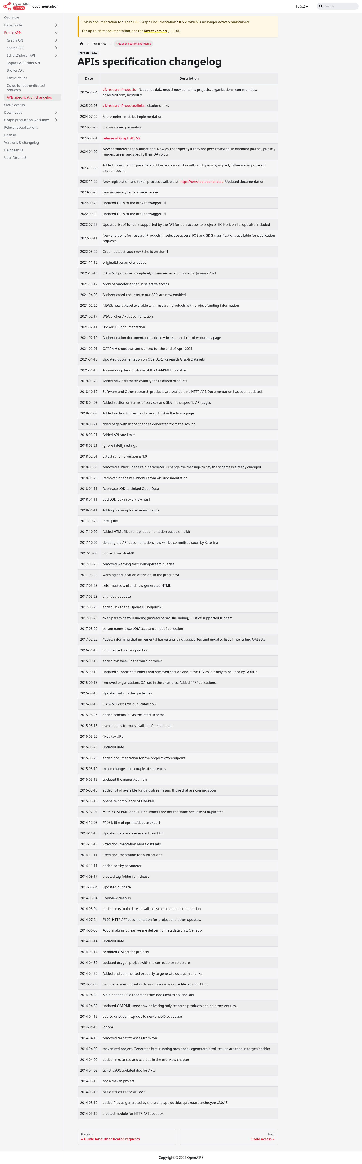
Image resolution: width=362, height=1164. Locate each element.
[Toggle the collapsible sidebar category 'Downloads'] (56, 112)
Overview (11, 17)
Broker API (15, 70)
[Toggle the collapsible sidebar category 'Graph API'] (56, 40)
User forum (13, 157)
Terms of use (17, 78)
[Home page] (81, 43)
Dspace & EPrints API (23, 63)
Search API (15, 47)
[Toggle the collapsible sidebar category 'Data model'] (56, 25)
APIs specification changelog (29, 97)
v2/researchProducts (119, 89)
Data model (13, 25)
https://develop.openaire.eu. (201, 181)
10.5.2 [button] (300, 6)
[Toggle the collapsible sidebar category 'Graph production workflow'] (56, 120)
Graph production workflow (26, 120)
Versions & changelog (21, 142)
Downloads (13, 112)
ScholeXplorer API (21, 55)
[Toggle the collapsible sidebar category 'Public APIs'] (56, 32)
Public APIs (13, 32)
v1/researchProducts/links (124, 105)
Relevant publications (21, 127)
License (10, 135)
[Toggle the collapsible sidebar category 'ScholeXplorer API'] (56, 55)
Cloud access (14, 105)
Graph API (15, 40)
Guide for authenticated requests (26, 87)
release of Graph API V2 (121, 138)
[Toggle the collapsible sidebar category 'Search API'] (56, 47)
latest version (155, 31)
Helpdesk (11, 150)
